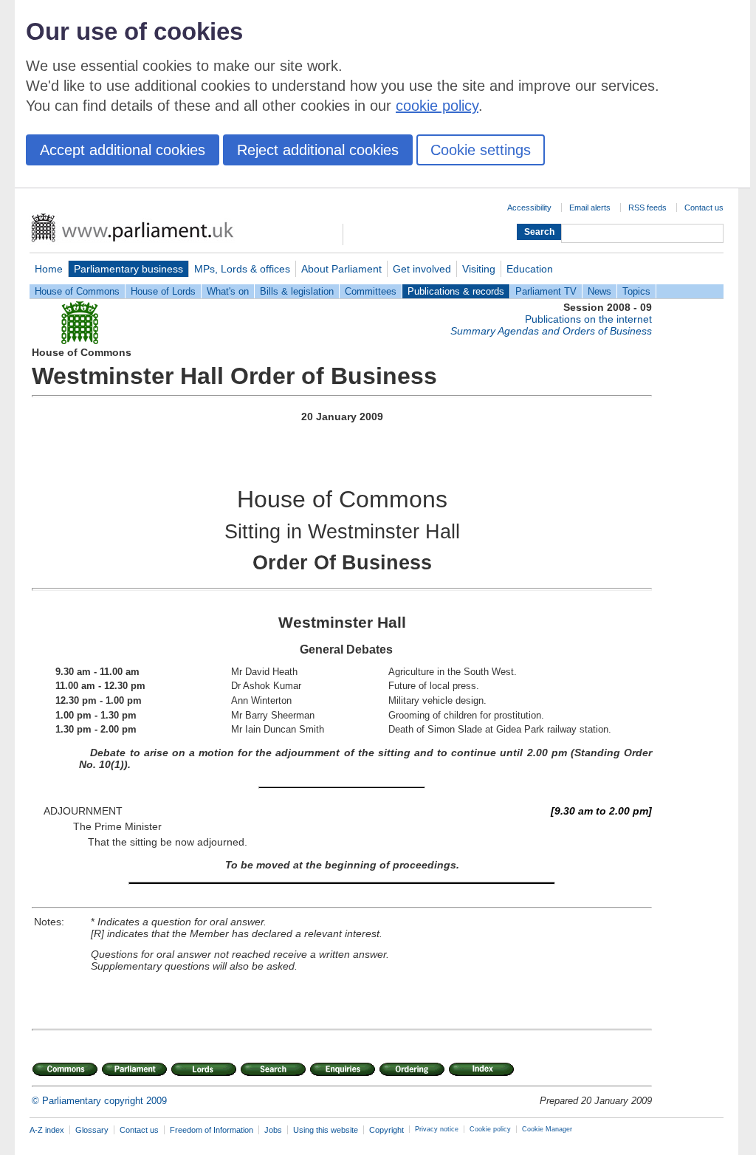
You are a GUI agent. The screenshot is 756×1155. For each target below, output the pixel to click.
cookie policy (437, 105)
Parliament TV (546, 291)
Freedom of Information (211, 1129)
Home (49, 269)
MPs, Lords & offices (242, 269)
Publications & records (456, 291)
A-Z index (47, 1129)
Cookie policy (490, 1129)
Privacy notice (436, 1129)
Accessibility (529, 207)
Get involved (422, 269)
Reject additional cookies (318, 150)
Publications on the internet (588, 319)
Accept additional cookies (122, 150)
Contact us (704, 207)
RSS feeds (647, 207)
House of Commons (77, 291)
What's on (228, 291)
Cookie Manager (547, 1129)
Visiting (478, 269)
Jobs (273, 1129)
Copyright (386, 1129)
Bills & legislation (297, 291)
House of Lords (163, 291)
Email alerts (590, 207)
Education (529, 269)
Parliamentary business (128, 269)
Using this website (325, 1129)
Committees (370, 291)
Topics (636, 291)
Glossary (92, 1129)
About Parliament (341, 269)
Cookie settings (480, 150)
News (599, 291)
